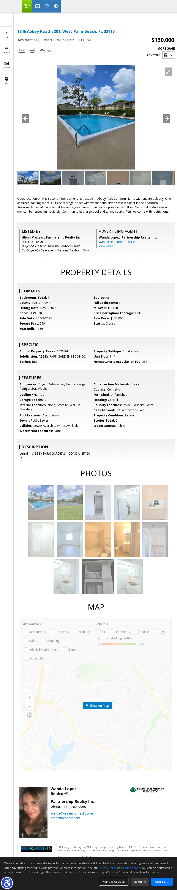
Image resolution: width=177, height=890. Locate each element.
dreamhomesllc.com (65, 818)
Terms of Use (131, 868)
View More (106, 246)
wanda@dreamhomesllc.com (119, 242)
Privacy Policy (107, 868)
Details (6, 52)
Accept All (162, 882)
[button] (7, 883)
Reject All (140, 882)
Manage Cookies (114, 882)
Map (6, 83)
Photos (6, 67)
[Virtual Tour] (56, 6)
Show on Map (99, 705)
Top (6, 37)
